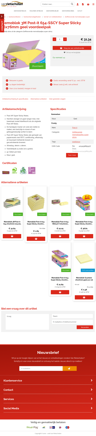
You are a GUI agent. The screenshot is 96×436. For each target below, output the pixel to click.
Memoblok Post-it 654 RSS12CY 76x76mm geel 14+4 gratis (60, 224)
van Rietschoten (56, 433)
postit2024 (76, 142)
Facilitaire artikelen (36, 11)
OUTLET (80, 11)
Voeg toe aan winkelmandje (74, 48)
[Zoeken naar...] (72, 4)
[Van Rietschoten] (12, 6)
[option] (24, 55)
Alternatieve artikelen (39, 99)
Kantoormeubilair (52, 11)
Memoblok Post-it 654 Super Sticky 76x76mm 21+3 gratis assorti (84, 224)
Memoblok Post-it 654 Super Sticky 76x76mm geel (36, 224)
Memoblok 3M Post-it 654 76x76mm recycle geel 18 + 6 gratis (12, 224)
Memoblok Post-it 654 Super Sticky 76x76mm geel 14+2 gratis (60, 280)
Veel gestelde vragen (57, 99)
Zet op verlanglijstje (73, 52)
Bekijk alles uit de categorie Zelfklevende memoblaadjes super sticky (27, 31)
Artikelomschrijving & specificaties (15, 99)
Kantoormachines (68, 11)
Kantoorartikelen (20, 11)
